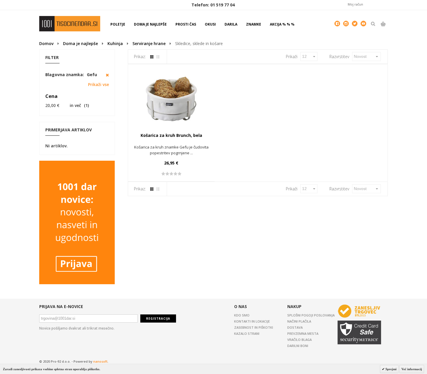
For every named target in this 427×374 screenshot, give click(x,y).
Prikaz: (140, 56)
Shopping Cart (383, 29)
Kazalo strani (246, 333)
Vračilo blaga (299, 339)
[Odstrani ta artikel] (107, 75)
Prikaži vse (98, 84)
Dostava (295, 327)
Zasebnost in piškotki (253, 327)
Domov (46, 43)
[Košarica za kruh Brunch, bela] (171, 99)
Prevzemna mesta (302, 333)
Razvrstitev (339, 56)
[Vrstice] (157, 56)
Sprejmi (391, 369)
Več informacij (411, 369)
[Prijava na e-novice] (77, 163)
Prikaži (291, 56)
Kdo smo (242, 315)
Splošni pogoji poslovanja (311, 315)
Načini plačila (299, 321)
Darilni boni (297, 345)
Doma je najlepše (80, 43)
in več (63, 105)
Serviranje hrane (149, 43)
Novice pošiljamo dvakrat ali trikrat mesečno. (76, 328)
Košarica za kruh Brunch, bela (171, 135)
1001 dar (69, 23)
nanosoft (100, 361)
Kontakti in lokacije (252, 321)
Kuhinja (115, 43)
